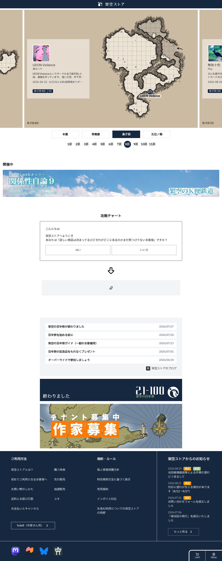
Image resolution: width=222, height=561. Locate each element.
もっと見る (181, 532)
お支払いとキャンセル (25, 509)
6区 (111, 144)
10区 (144, 144)
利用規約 (102, 489)
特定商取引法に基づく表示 (113, 479)
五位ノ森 (156, 134)
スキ (57, 499)
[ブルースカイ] (44, 551)
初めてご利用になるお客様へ (29, 479)
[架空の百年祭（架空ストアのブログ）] (111, 390)
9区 (136, 144)
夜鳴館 (96, 134)
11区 (152, 144)
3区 (86, 144)
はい (78, 250)
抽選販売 (59, 489)
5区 (102, 144)
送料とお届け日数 (22, 499)
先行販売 (59, 479)
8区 (127, 144)
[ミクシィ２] (29, 551)
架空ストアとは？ (22, 470)
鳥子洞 (126, 134)
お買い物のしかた (22, 489)
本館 (65, 134)
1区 (69, 144)
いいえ (144, 250)
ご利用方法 (19, 459)
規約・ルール (106, 459)
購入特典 (59, 470)
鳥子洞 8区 (33, 123)
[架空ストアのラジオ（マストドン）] (15, 551)
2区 (78, 144)
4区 (94, 144)
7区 (119, 144)
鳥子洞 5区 (208, 123)
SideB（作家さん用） (30, 525)
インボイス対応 (107, 499)
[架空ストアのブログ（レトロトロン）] (58, 551)
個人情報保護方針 (108, 470)
